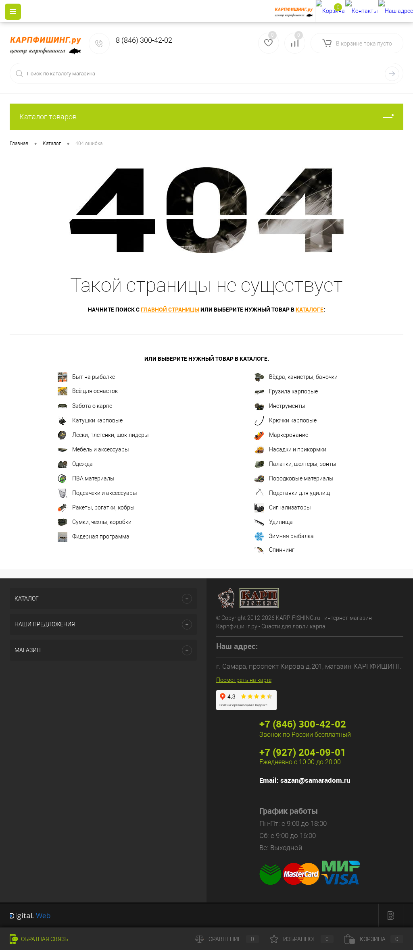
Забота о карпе (92, 406)
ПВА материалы (93, 478)
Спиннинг (281, 550)
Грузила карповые (293, 391)
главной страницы (170, 309)
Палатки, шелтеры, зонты (302, 464)
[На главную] (295, 11)
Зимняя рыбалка (291, 536)
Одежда (82, 464)
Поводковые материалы (301, 478)
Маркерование (288, 435)
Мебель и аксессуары (100, 449)
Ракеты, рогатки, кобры (103, 507)
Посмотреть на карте (243, 680)
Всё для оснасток (95, 391)
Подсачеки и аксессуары (104, 493)
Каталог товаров (48, 116)
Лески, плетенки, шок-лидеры (110, 435)
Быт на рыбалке (93, 377)
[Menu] (13, 12)
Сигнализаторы (290, 507)
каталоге (309, 309)
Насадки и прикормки (297, 449)
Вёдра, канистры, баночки (303, 377)
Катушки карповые (97, 420)
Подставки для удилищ (299, 493)
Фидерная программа (100, 536)
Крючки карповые (293, 420)
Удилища (281, 522)
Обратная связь (44, 939)
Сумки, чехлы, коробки (101, 522)
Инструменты (287, 406)
